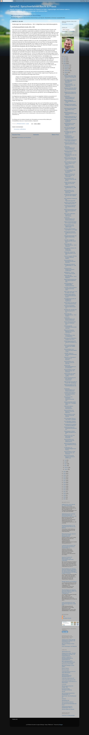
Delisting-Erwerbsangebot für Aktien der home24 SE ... (70, 105)
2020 (64, 475)
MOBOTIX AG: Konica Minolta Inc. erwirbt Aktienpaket (68, 505)
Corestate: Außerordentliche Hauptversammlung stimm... (70, 288)
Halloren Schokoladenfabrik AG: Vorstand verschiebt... (70, 222)
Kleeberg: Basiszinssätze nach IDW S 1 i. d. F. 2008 (70, 229)
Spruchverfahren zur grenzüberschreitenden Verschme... (70, 261)
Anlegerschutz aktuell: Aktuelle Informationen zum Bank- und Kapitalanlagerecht (68, 640)
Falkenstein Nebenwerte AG (68, 678)
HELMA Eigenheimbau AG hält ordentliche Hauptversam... (70, 378)
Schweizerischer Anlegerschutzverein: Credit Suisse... (69, 269)
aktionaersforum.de (66, 651)
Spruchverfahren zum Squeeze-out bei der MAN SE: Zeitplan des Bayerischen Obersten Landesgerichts (69, 591)
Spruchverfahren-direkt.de (67, 702)
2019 (64, 477)
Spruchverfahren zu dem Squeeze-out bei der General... (69, 415)
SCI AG (63, 691)
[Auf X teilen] (37, 123)
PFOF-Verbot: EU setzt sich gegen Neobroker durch (70, 303)
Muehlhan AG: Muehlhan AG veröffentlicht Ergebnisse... (70, 120)
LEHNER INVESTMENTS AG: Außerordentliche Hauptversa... (69, 394)
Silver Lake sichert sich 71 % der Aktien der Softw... (70, 292)
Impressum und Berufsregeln (68, 715)
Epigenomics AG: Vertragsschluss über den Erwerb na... (70, 155)
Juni (66, 460)
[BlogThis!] (35, 123)
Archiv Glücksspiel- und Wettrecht (69, 646)
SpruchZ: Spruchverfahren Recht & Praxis (33, 6)
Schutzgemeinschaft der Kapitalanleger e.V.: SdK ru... (70, 187)
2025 (64, 59)
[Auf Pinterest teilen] (39, 123)
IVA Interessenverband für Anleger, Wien (67, 686)
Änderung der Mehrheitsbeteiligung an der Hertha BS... (70, 366)
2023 (64, 63)
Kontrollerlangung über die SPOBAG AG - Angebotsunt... (70, 299)
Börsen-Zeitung (65, 668)
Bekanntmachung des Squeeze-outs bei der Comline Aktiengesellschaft (69, 535)
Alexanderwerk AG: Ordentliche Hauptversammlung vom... (69, 398)
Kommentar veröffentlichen (20, 129)
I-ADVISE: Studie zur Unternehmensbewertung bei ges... (70, 354)
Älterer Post (55, 134)
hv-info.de (64, 684)
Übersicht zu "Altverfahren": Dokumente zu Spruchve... (70, 358)
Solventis (64, 698)
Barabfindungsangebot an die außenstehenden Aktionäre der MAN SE (69, 526)
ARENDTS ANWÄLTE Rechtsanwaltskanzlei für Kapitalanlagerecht (67, 658)
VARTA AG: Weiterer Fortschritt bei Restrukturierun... (68, 407)
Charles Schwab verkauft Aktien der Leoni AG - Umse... (69, 183)
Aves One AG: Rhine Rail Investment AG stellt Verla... (69, 128)
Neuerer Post (16, 134)
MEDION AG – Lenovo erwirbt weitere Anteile (69, 273)
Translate (72, 31)
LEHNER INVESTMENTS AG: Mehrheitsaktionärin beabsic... (70, 295)
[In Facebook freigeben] (38, 123)
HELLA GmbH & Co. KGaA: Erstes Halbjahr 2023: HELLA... (70, 163)
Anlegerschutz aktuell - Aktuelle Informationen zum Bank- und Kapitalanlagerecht (69, 654)
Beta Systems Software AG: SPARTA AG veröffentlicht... (70, 249)
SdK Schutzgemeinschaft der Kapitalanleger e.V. (68, 694)
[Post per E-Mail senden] (32, 123)
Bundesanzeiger (65, 669)
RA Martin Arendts (67, 618)
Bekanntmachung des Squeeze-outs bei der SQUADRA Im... (69, 331)
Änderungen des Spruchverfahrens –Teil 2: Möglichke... (70, 276)
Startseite (36, 134)
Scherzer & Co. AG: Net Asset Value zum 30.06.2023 (69, 436)
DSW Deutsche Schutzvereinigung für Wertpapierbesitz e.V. (66, 675)
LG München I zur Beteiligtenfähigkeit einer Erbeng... (70, 448)
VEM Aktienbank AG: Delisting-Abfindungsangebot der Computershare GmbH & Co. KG (69, 515)
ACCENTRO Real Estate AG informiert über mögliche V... (70, 195)
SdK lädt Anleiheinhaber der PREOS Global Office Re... (70, 237)
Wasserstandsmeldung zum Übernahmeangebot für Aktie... (70, 210)
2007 (64, 498)
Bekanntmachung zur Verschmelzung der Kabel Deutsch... (70, 113)
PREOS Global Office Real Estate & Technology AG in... (70, 77)
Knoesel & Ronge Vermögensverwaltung (67, 689)
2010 (64, 493)
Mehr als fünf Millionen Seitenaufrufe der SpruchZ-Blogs (26, 15)
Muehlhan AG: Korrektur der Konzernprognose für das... (70, 310)
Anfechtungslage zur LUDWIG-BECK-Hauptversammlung (69, 284)
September (67, 70)
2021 (64, 473)
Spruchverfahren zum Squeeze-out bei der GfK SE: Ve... (70, 179)
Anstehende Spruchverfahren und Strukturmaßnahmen (69, 97)
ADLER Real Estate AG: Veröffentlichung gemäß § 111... (70, 428)
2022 (64, 471)
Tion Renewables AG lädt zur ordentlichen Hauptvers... (69, 171)
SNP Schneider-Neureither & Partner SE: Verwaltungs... (70, 382)
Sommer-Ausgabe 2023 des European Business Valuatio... (70, 257)
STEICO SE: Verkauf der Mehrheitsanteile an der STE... (70, 253)
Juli (65, 74)
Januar (66, 469)
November (67, 67)
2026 (64, 58)
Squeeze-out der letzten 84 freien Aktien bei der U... (70, 203)
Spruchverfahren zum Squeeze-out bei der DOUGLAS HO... (69, 440)
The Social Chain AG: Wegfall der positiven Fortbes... (69, 167)
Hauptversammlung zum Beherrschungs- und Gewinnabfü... (69, 175)
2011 (64, 491)
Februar (66, 467)
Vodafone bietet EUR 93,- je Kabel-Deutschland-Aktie (70, 117)
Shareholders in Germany (67, 24)
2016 (64, 482)
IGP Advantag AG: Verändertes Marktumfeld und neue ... (70, 327)
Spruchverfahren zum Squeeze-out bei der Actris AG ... (69, 362)
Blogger (61, 724)
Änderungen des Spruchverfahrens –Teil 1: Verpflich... (70, 315)
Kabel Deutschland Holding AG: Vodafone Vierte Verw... (70, 109)
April (66, 463)
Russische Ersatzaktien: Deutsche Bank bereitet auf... (70, 306)
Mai (65, 462)
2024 (64, 61)
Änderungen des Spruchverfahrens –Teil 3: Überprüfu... (70, 245)
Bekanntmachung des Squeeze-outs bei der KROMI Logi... (69, 456)
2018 (64, 478)
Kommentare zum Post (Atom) (24, 137)
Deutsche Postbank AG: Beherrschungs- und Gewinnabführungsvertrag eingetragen (67, 559)
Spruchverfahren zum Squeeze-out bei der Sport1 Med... (69, 191)
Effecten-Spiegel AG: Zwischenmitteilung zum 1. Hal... (70, 101)
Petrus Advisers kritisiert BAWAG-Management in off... (70, 432)
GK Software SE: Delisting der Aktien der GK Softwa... (70, 132)
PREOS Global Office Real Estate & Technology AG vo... (70, 159)
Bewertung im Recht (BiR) (67, 663)
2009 (64, 495)
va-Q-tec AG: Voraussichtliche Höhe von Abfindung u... (69, 335)
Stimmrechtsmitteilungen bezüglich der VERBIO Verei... (69, 346)
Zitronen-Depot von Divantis (68, 709)
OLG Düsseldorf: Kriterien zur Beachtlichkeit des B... (70, 422)
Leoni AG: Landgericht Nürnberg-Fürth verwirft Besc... (70, 241)
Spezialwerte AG (65, 700)
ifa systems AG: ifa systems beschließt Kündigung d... (70, 425)
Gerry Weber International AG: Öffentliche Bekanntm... (70, 81)
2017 (64, 480)
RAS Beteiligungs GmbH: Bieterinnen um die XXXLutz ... (69, 124)
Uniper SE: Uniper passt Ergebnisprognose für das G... (70, 143)
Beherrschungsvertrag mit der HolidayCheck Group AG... (70, 444)
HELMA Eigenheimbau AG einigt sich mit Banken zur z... (70, 342)
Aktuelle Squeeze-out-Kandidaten (69, 581)
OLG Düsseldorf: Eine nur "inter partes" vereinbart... (70, 419)
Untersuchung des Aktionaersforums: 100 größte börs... (69, 85)
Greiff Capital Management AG (68, 679)
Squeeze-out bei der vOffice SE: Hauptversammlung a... (70, 89)
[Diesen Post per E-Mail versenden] (34, 123)
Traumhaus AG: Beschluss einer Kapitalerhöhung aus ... (70, 206)
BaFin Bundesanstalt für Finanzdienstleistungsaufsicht (68, 662)
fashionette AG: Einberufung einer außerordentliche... (70, 140)
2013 (64, 488)
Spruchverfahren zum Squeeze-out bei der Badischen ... (69, 411)
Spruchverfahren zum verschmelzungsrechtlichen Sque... (70, 350)
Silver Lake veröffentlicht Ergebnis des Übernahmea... (69, 214)
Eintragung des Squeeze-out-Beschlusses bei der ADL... (70, 232)
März (66, 465)
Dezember (67, 65)
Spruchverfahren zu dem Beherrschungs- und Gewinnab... (69, 370)
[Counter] (65, 632)
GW (64, 616)
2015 (64, 484)
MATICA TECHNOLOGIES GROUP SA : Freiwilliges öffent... (70, 403)
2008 (64, 497)
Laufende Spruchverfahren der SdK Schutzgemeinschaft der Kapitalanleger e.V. (68, 546)
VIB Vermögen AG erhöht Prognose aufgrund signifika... (69, 374)
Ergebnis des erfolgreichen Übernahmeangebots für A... (70, 93)
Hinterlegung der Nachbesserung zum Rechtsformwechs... (69, 136)
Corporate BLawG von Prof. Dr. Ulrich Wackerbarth (69, 672)
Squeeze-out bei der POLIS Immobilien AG (70, 151)
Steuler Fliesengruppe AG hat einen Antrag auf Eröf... (70, 323)
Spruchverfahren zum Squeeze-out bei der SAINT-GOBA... (69, 225)
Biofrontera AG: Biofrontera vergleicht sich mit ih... (70, 339)
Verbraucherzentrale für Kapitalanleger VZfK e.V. (67, 707)
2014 (64, 486)
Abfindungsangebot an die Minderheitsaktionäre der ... (70, 385)
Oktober (66, 68)
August (66, 72)
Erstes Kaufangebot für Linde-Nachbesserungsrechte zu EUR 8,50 (69, 603)
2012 (64, 489)
